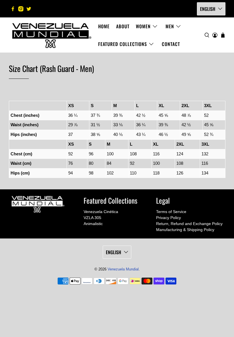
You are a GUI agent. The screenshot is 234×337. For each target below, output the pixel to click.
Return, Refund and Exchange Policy (189, 223)
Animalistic (93, 223)
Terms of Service (171, 211)
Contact (171, 44)
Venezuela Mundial (123, 269)
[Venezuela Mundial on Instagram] (20, 8)
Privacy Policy (168, 217)
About (123, 26)
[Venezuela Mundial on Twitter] (28, 8)
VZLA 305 (92, 217)
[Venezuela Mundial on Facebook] (12, 8)
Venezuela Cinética (101, 211)
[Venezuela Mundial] (52, 35)
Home (104, 26)
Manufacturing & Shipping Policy (185, 229)
